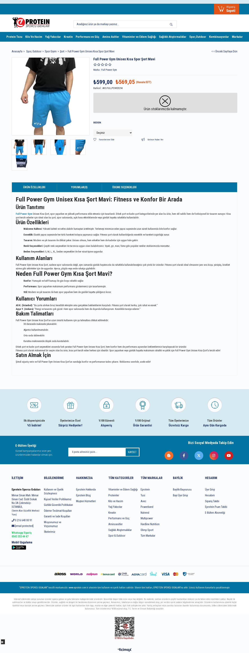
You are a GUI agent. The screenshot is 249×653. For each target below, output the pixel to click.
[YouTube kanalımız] (229, 455)
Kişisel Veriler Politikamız (57, 499)
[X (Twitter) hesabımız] (199, 455)
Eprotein (145, 489)
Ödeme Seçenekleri (124, 187)
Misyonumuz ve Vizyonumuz (52, 524)
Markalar (237, 37)
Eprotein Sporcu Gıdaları (26, 489)
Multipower (147, 518)
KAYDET (132, 452)
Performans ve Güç (87, 37)
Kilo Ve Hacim (33, 37)
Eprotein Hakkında (86, 489)
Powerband (147, 506)
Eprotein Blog (83, 495)
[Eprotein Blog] (169, 455)
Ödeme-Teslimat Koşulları (58, 510)
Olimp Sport (147, 530)
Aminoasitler (115, 524)
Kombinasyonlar (219, 37)
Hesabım (210, 495)
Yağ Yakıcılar (53, 37)
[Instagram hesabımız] (214, 455)
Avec (143, 501)
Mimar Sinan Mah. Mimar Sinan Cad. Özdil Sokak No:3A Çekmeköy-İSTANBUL (25, 505)
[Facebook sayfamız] (184, 455)
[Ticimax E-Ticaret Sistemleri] (125, 650)
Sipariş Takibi (212, 501)
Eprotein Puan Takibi (216, 506)
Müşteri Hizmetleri (86, 501)
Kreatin (68, 37)
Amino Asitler (110, 37)
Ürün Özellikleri (34, 187)
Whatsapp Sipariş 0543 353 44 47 (22, 534)
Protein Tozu (14, 37)
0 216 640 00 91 (23, 520)
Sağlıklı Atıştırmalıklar (172, 37)
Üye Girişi (210, 489)
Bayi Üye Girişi (180, 495)
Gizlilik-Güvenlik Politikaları (58, 504)
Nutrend (145, 512)
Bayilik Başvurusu (182, 489)
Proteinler (113, 495)
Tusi (143, 495)
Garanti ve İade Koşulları (57, 516)
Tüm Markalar (148, 535)
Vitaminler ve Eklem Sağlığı (139, 37)
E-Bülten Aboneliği (215, 512)
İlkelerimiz (49, 531)
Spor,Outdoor (197, 37)
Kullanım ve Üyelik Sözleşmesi (53, 491)
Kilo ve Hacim (115, 501)
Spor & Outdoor (116, 535)
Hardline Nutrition (150, 524)
